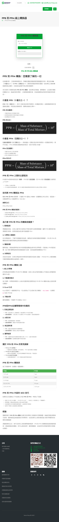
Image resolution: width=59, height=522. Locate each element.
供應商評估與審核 (6, 498)
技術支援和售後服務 (7, 501)
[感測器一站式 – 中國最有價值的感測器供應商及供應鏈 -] (6, 3)
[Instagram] (37, 475)
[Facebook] (31, 475)
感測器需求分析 (5, 475)
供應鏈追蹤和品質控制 (7, 490)
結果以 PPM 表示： (22, 51)
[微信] (43, 475)
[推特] (34, 475)
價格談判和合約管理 (7, 486)
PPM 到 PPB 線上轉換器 (29, 71)
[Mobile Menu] (55, 9)
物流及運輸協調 (5, 494)
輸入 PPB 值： (21, 41)
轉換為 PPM (29, 47)
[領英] (40, 475)
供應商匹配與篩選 (6, 478)
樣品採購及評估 (5, 482)
